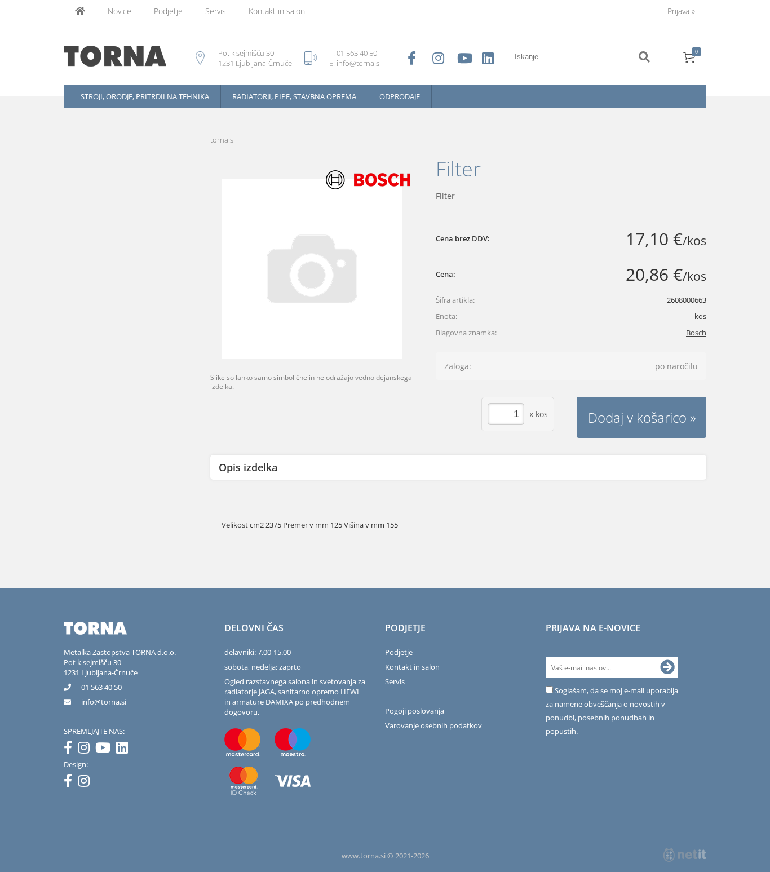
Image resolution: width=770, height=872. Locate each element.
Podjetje (168, 11)
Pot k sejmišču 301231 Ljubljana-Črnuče (101, 667)
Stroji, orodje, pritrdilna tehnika (145, 96)
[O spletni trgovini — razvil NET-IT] (684, 855)
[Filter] (311, 268)
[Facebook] (71, 750)
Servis (215, 11)
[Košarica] (689, 57)
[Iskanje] (644, 57)
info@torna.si (359, 63)
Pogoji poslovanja (414, 711)
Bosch (696, 332)
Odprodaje (399, 96)
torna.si (222, 140)
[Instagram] (86, 750)
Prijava (681, 11)
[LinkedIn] (125, 750)
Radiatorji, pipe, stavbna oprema (294, 96)
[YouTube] (105, 750)
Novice (119, 11)
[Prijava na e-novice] (667, 667)
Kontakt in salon (277, 11)
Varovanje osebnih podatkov (433, 725)
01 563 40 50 (357, 53)
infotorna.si (103, 702)
